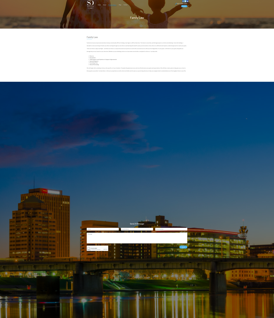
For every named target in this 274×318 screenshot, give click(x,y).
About (104, 5)
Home (99, 5)
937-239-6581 (182, 4)
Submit (183, 247)
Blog (120, 5)
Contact (125, 5)
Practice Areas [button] (112, 5)
